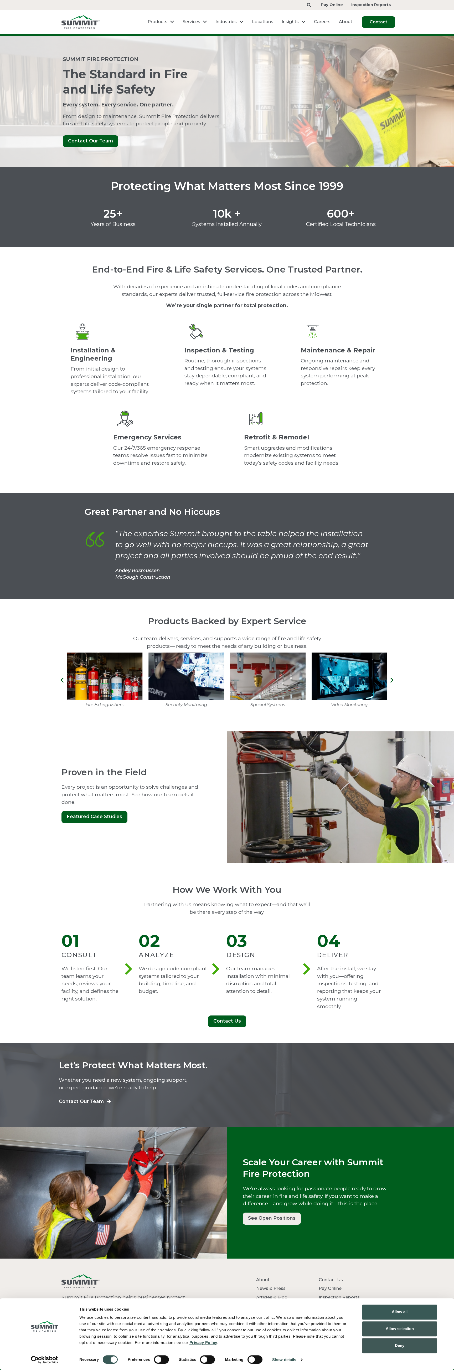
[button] (62, 680)
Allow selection (400, 1328)
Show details (284, 1359)
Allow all (399, 1312)
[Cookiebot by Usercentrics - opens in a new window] (45, 1360)
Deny (399, 1345)
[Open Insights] (303, 22)
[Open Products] (172, 22)
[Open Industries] (241, 22)
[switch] (161, 1359)
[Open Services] (205, 22)
